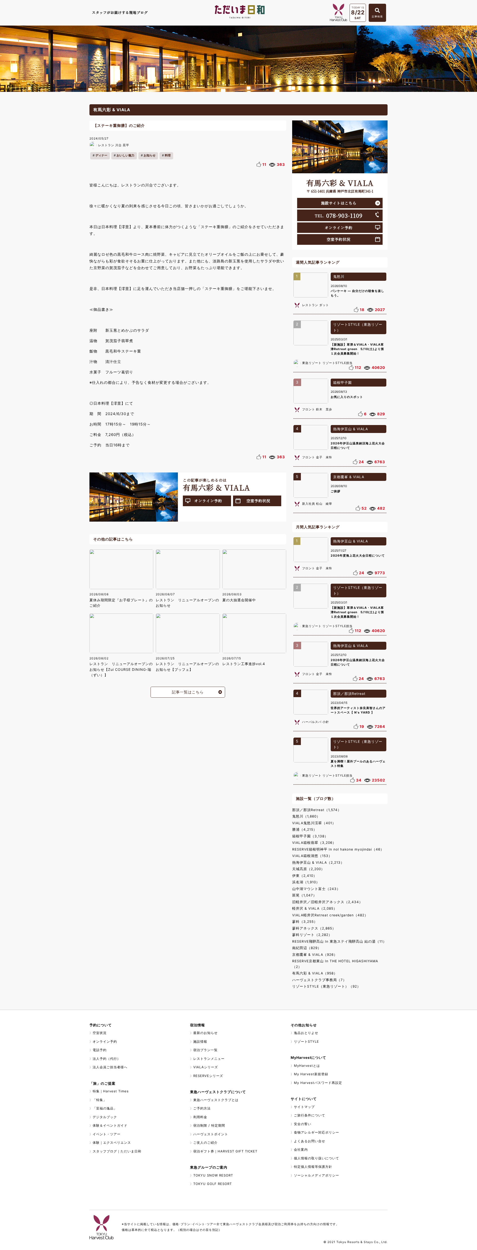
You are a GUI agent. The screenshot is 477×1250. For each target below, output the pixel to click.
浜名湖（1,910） (306, 882)
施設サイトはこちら (339, 203)
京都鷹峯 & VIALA (348, 477)
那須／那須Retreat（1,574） (316, 810)
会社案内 (301, 1149)
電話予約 (100, 1050)
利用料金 (200, 1117)
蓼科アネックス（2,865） (314, 928)
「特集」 (100, 1100)
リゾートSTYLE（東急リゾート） (357, 327)
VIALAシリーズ (205, 1067)
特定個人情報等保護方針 (313, 1167)
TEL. (338, 215)
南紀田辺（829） (306, 948)
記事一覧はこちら (188, 692)
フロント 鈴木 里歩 (317, 409)
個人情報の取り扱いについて (316, 1158)
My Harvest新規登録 (311, 1074)
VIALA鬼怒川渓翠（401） (314, 823)
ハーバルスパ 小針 (315, 722)
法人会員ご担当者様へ (110, 1067)
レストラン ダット (315, 305)
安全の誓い (302, 1124)
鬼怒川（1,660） (306, 816)
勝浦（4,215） (304, 829)
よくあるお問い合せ (309, 1141)
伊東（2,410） (304, 876)
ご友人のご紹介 (205, 1142)
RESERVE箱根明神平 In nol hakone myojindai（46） (338, 849)
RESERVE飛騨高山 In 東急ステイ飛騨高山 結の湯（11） (339, 941)
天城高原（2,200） (308, 869)
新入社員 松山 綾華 (317, 503)
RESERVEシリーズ (208, 1076)
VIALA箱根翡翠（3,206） (314, 843)
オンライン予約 (208, 500)
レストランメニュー (209, 1059)
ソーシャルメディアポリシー (316, 1175)
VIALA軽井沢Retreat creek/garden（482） (330, 915)
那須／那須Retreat (349, 693)
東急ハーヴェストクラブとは (215, 1100)
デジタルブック (105, 1117)
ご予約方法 (202, 1108)
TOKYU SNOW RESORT (213, 1175)
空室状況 (100, 1033)
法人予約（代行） (106, 1059)
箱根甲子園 (342, 382)
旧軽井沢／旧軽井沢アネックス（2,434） (327, 902)
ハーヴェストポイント (210, 1134)
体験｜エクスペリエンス (112, 1142)
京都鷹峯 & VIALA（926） (314, 955)
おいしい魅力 (125, 155)
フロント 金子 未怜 (317, 457)
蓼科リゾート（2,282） (312, 935)
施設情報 (200, 1041)
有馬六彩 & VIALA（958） (314, 973)
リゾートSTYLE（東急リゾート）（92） (326, 986)
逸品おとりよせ (306, 1033)
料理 (168, 155)
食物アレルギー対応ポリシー (316, 1132)
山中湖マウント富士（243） (316, 889)
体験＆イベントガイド (110, 1125)
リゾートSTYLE (306, 1041)
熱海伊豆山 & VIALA (350, 429)
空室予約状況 (258, 500)
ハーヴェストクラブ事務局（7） (319, 980)
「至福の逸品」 (105, 1108)
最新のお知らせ (205, 1033)
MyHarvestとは (307, 1066)
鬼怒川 (338, 276)
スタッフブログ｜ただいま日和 (117, 1151)
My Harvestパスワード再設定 (318, 1083)
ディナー (101, 155)
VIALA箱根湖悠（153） (312, 856)
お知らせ (150, 155)
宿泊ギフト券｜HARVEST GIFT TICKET (225, 1151)
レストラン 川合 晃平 (113, 145)
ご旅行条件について (309, 1115)
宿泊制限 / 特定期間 (209, 1125)
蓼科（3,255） (305, 922)
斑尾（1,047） (304, 895)
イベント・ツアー (106, 1134)
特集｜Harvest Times (111, 1091)
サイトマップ (304, 1107)
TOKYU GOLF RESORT (212, 1184)
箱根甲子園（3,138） (310, 836)
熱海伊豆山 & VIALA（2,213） (318, 862)
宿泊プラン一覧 (205, 1050)
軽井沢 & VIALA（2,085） (314, 908)
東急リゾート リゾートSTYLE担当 (327, 363)
